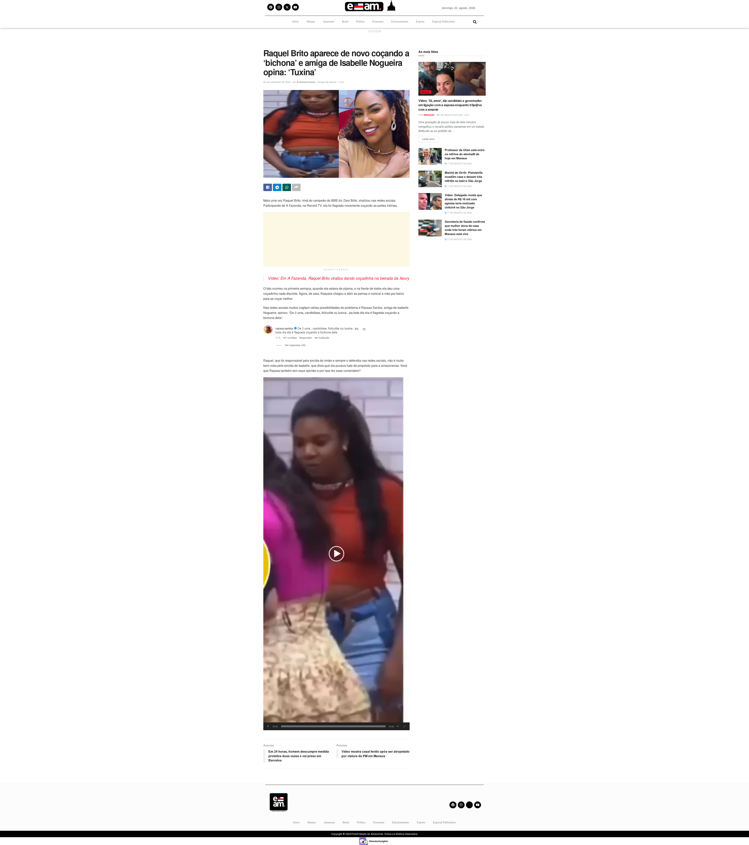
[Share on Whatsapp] (286, 187)
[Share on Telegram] (277, 187)
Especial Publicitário (443, 21)
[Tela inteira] (404, 726)
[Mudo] (398, 726)
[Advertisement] (336, 239)
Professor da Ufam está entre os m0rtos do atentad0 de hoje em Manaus (465, 154)
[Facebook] (270, 7)
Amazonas (328, 21)
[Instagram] (278, 7)
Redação (429, 114)
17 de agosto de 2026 (459, 163)
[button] (474, 22)
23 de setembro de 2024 (277, 82)
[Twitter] (469, 804)
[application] (336, 553)
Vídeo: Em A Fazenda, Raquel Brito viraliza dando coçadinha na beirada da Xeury (338, 278)
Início (295, 21)
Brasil (345, 21)
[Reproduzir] (268, 726)
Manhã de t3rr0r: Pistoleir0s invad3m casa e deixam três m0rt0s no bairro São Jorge (464, 176)
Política (360, 21)
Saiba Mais (430, 138)
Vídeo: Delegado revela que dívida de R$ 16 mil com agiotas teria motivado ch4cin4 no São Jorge (463, 201)
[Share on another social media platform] (296, 187)
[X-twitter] (287, 7)
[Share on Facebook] (267, 187)
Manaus (311, 21)
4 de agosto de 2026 (450, 114)
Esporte (420, 21)
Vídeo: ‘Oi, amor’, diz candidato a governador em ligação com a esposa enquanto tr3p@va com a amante (450, 105)
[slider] (333, 726)
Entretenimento (399, 21)
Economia (377, 21)
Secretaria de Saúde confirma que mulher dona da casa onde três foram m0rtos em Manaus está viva (465, 227)
